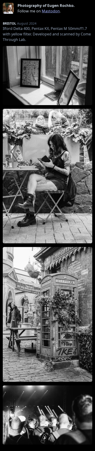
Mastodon (51, 11)
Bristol (9, 23)
